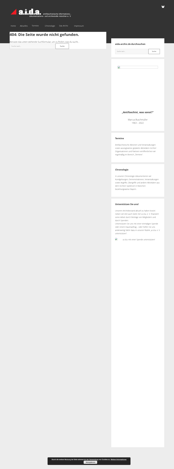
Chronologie (50, 26)
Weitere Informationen (119, 459)
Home (13, 26)
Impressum (79, 26)
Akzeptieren (90, 462)
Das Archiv (63, 25)
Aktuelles (24, 26)
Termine (35, 25)
